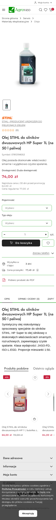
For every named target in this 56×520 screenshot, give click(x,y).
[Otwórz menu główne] (3, 10)
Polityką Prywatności (14, 488)
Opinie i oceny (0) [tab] (29, 298)
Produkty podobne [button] (16, 368)
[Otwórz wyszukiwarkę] (40, 10)
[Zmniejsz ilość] (4, 234)
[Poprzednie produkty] (8, 394)
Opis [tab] (7, 298)
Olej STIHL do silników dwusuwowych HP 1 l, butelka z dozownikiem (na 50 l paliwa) (19, 429)
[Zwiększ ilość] (45, 234)
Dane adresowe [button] (13, 458)
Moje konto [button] (10, 475)
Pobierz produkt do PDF (21, 280)
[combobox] (27, 208)
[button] (10, 130)
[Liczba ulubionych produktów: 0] (45, 10)
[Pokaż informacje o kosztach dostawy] (37, 270)
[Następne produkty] (48, 394)
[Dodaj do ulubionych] (48, 243)
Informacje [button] (9, 466)
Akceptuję (28, 513)
